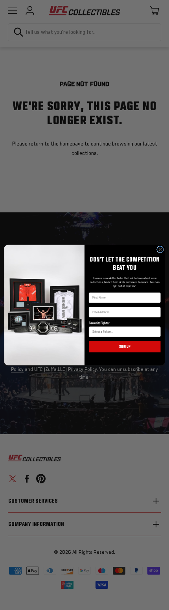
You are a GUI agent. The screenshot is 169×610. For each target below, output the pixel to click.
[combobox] (123, 332)
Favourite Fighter (99, 323)
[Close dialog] (160, 249)
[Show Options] (156, 332)
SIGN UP (124, 346)
